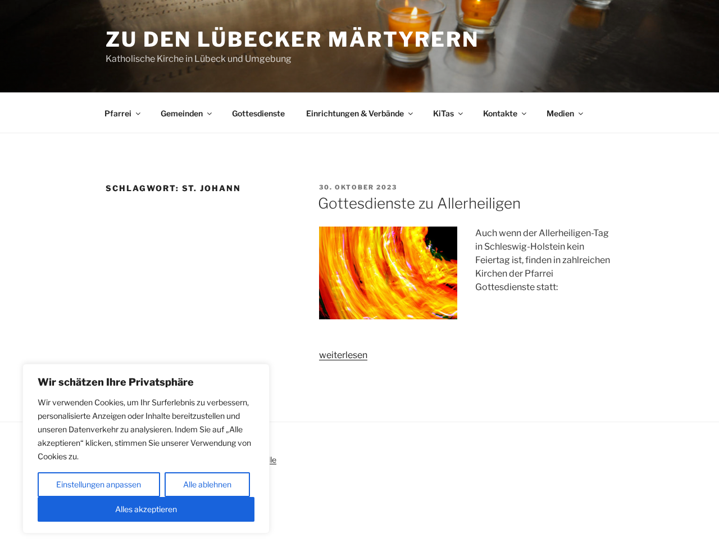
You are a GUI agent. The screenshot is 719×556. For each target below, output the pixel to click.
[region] (146, 449)
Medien (560, 113)
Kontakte (500, 113)
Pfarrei (117, 113)
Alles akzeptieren (146, 509)
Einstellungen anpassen (98, 484)
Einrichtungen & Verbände (355, 113)
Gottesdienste (258, 113)
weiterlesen (343, 355)
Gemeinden (182, 113)
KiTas (443, 113)
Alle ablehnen (207, 484)
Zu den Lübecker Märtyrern (292, 39)
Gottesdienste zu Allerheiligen (419, 203)
